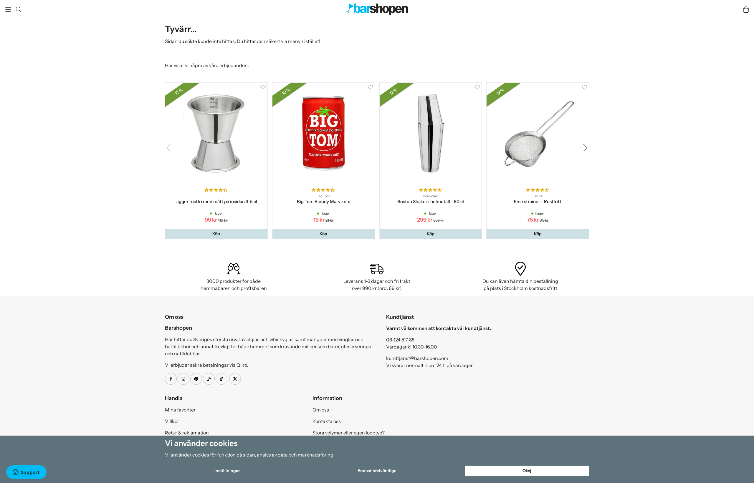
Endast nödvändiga (377, 470)
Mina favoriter (180, 410)
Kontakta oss (326, 421)
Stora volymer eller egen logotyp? (348, 433)
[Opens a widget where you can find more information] (26, 472)
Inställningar (227, 470)
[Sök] (18, 9)
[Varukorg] (746, 9)
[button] (216, 234)
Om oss (320, 410)
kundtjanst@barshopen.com (417, 358)
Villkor (172, 421)
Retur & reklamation (187, 433)
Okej (526, 470)
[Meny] (8, 9)
